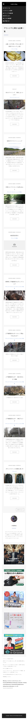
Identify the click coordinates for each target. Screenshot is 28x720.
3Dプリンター (7, 15)
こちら (8, 676)
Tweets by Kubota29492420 (8, 688)
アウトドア (12, 97)
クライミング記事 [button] (8, 10)
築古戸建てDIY (6, 21)
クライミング (16, 97)
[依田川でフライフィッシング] (14, 150)
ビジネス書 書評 (7, 18)
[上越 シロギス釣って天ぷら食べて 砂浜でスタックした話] (14, 56)
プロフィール (7, 8)
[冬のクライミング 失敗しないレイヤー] (14, 104)
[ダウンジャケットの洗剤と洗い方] (14, 478)
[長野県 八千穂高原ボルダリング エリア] (14, 295)
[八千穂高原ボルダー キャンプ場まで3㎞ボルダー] (14, 347)
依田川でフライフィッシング (14, 141)
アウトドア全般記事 (8, 13)
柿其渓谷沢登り (14, 235)
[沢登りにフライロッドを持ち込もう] (14, 199)
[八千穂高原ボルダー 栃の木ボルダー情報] (14, 390)
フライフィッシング (17, 143)
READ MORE (14, 75)
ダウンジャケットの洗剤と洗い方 (14, 468)
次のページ (19, 509)
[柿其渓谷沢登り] (14, 245)
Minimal (11, 715)
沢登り (20, 192)
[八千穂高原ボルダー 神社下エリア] (14, 432)
